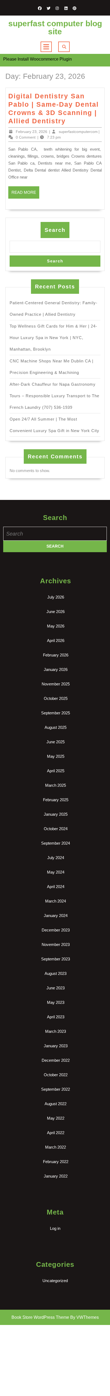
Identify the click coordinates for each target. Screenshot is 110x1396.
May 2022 (55, 1118)
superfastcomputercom (78, 131)
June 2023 (55, 988)
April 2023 (55, 1017)
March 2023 (55, 1031)
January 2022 (56, 1176)
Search (55, 230)
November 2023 (56, 944)
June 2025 (55, 742)
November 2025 (56, 684)
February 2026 (55, 655)
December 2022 (56, 1060)
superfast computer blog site (55, 27)
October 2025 (56, 698)
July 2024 (55, 857)
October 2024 (56, 828)
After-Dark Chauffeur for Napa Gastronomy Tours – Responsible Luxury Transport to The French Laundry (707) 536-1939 (54, 396)
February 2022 (55, 1161)
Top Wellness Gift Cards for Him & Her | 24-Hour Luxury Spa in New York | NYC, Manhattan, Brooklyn (53, 337)
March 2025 (55, 785)
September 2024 (55, 843)
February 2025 (55, 799)
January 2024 (56, 915)
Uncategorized (55, 1280)
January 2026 (56, 669)
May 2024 (55, 872)
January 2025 (56, 814)
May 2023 (55, 1002)
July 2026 (55, 597)
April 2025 (55, 770)
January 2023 (56, 1046)
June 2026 (55, 611)
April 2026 (55, 640)
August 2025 (55, 727)
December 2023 (56, 930)
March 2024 (55, 901)
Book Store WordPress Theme (40, 1317)
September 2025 (55, 713)
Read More (25, 194)
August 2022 (55, 1103)
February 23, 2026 (31, 131)
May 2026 (55, 626)
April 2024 (55, 886)
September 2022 (55, 1089)
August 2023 (55, 973)
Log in (55, 1228)
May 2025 (55, 756)
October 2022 (56, 1074)
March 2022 (55, 1147)
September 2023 (55, 959)
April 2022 (55, 1132)
